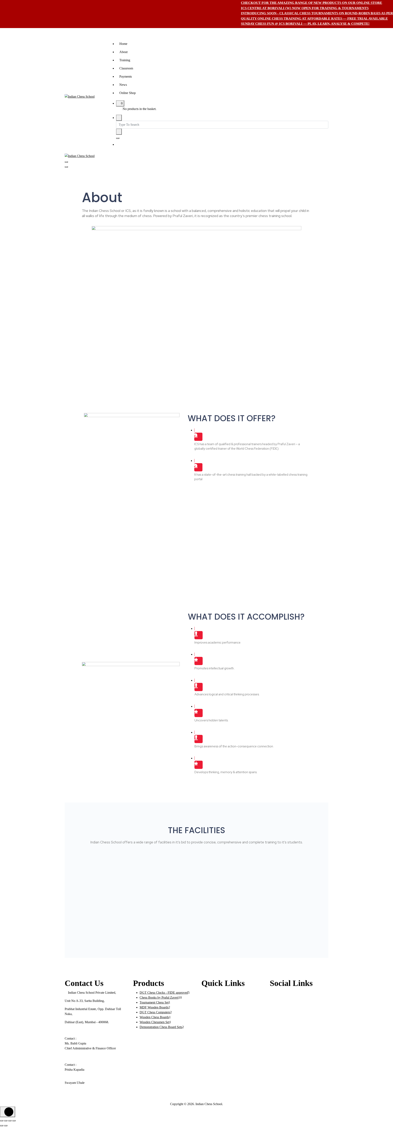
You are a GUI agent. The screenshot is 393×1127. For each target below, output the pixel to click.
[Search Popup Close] (117, 138)
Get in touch (131, 145)
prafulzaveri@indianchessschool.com (92, 1096)
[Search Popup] (119, 118)
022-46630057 (77, 1030)
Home (123, 43)
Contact (206, 1017)
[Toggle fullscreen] (5, 1120)
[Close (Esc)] (14, 1120)
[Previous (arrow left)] (1, 1125)
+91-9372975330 (79, 1074)
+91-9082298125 (79, 1056)
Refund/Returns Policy (216, 1041)
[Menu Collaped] (66, 162)
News (123, 84)
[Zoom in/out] (1, 1120)
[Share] (9, 1120)
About (123, 52)
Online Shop (127, 93)
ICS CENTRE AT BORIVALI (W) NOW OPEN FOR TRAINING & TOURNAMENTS (288, 8)
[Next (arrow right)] (5, 1125)
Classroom (126, 68)
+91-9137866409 (79, 1087)
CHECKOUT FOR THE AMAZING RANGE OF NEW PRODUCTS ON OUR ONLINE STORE (295, 3)
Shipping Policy (211, 1050)
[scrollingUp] (7, 1112)
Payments (125, 76)
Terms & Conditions (214, 1033)
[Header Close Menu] (66, 166)
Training (124, 60)
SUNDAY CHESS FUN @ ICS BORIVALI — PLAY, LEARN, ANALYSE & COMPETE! (288, 24)
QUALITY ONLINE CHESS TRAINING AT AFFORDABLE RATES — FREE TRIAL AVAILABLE (297, 18)
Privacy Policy (210, 1025)
